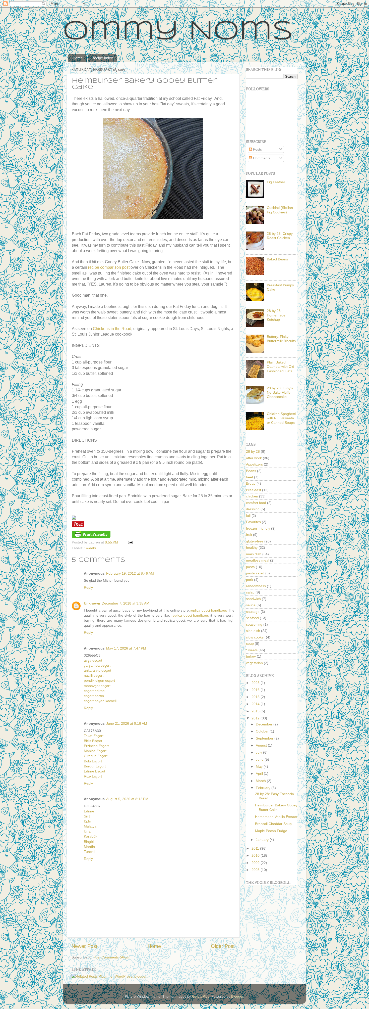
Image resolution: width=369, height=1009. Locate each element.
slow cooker (255, 637)
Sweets (90, 548)
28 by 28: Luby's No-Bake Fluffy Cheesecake (280, 392)
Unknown (92, 603)
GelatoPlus (200, 996)
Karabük (90, 836)
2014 (256, 704)
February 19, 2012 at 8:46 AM (130, 573)
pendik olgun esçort (99, 680)
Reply (88, 587)
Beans (251, 471)
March (261, 781)
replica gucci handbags (208, 610)
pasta (250, 567)
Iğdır (87, 821)
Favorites (253, 522)
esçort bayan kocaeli (100, 701)
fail (248, 516)
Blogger (237, 996)
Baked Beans (277, 259)
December (264, 724)
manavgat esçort (97, 686)
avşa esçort (93, 660)
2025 (256, 683)
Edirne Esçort (94, 771)
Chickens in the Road (112, 329)
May (260, 766)
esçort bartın (94, 696)
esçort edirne (94, 691)
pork (249, 580)
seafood (252, 618)
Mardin (89, 847)
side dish (253, 631)
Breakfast (253, 490)
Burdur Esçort (95, 766)
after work (254, 458)
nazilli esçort (93, 675)
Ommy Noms (178, 32)
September (265, 738)
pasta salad (255, 573)
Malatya (90, 826)
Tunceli (89, 852)
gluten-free (254, 541)
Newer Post (84, 946)
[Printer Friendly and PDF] (91, 536)
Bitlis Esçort (93, 741)
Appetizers (254, 464)
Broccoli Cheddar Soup (273, 824)
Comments (261, 158)
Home (78, 58)
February (263, 788)
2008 (256, 870)
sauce (251, 605)
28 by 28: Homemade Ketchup (276, 315)
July (259, 752)
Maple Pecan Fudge (271, 831)
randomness (256, 586)
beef (249, 477)
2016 (256, 690)
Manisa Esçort (95, 751)
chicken (252, 496)
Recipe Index (102, 58)
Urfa (87, 831)
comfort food (256, 503)
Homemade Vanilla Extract (276, 817)
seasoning (254, 624)
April (260, 773)
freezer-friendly (258, 528)
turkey (251, 656)
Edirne (89, 811)
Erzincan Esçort (96, 746)
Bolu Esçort (93, 761)
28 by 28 (253, 451)
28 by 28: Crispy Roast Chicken (280, 236)
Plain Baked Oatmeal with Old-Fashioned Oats (281, 366)
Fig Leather (276, 182)
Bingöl (89, 842)
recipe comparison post (109, 267)
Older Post (223, 946)
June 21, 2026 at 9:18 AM (126, 723)
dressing (253, 509)
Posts (257, 149)
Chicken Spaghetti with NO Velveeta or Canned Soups (281, 418)
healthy (252, 547)
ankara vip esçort (97, 670)
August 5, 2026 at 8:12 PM (127, 799)
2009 (256, 863)
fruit (249, 535)
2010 (256, 855)
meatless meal (257, 560)
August (262, 745)
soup (250, 643)
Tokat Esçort (93, 736)
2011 (256, 848)
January (263, 840)
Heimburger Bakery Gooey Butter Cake (276, 807)
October (263, 731)
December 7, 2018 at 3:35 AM (125, 603)
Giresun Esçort (95, 756)
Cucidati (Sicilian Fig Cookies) (280, 210)
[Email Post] (129, 542)
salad (250, 592)
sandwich (253, 599)
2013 (256, 711)
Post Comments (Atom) (112, 957)
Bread (251, 483)
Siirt (87, 816)
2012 (256, 718)
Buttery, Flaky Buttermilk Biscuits (281, 339)
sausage (253, 612)
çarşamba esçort (97, 665)
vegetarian (254, 663)
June (260, 759)
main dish (253, 554)
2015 (256, 697)
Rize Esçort (93, 776)
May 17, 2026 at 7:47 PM (126, 648)
